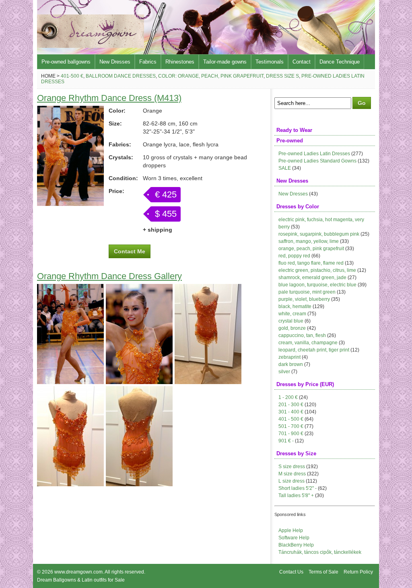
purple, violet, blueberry (304, 299)
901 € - (286, 441)
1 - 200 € (288, 397)
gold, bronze (292, 328)
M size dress (292, 474)
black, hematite (294, 306)
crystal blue (290, 321)
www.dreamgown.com (78, 572)
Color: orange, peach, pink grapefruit (211, 76)
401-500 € (72, 76)
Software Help (293, 538)
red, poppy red (294, 256)
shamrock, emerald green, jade (312, 277)
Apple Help (290, 530)
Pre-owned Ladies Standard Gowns (317, 161)
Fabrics (148, 62)
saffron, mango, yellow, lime (308, 241)
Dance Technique (339, 62)
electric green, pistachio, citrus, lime (317, 270)
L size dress (291, 481)
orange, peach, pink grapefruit (311, 248)
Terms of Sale (323, 572)
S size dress (291, 466)
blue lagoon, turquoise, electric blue (317, 285)
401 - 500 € (290, 419)
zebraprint (289, 357)
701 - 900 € (290, 433)
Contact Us (291, 572)
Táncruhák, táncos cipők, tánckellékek (319, 552)
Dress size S (282, 76)
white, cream (292, 314)
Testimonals (269, 62)
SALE (284, 168)
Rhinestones (179, 62)
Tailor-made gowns (225, 62)
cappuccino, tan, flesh (302, 335)
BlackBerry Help (296, 545)
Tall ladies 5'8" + (296, 495)
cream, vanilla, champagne (308, 342)
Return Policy (358, 572)
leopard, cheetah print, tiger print (313, 350)
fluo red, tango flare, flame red (311, 263)
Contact (302, 62)
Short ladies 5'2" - (297, 488)
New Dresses (114, 62)
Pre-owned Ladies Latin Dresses (314, 153)
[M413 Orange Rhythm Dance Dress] (70, 204)
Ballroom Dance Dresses (121, 76)
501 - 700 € (290, 426)
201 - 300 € (290, 404)
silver (284, 371)
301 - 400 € (290, 412)
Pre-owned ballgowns (66, 62)
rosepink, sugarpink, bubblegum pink (318, 234)
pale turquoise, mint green (307, 292)
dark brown (290, 364)
